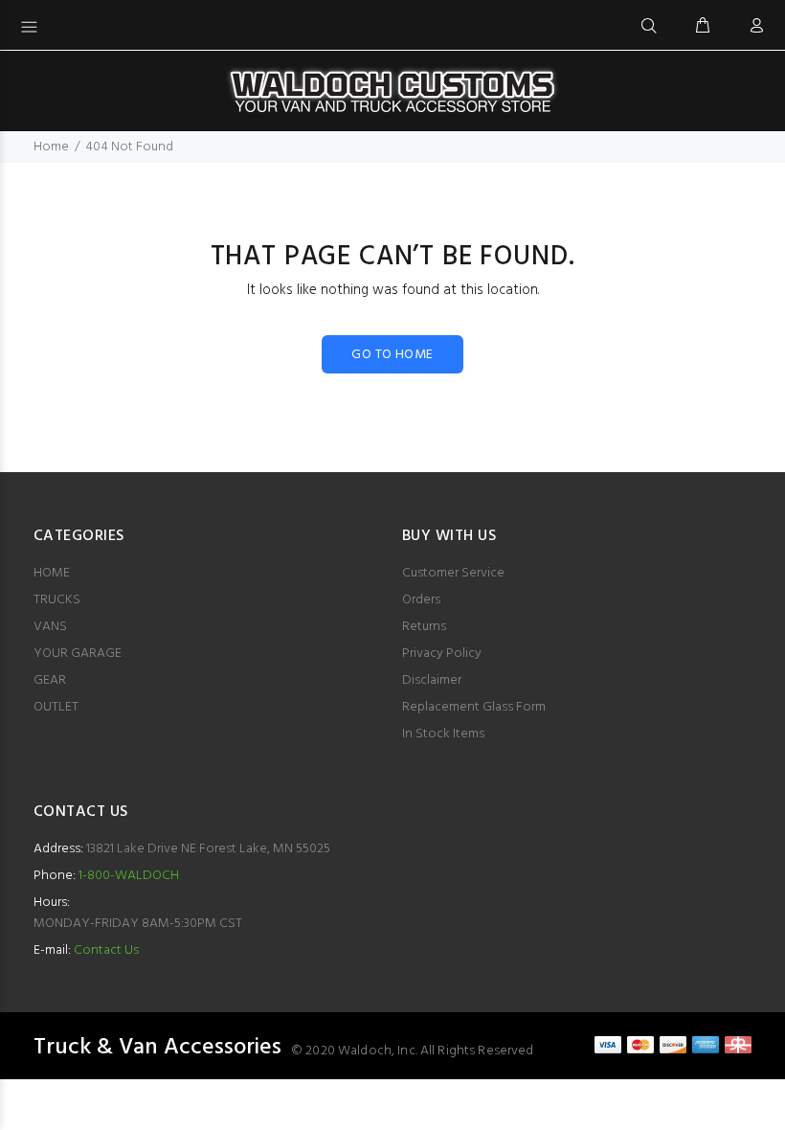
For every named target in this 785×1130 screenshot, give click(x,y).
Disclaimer (431, 680)
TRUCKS (57, 600)
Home (51, 147)
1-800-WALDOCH (127, 876)
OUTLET (56, 707)
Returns (424, 627)
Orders (421, 600)
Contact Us (106, 950)
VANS (50, 627)
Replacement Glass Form (474, 707)
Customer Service (453, 573)
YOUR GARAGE (78, 654)
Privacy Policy (442, 654)
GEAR (50, 680)
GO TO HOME (392, 355)
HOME (52, 573)
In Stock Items (443, 734)
